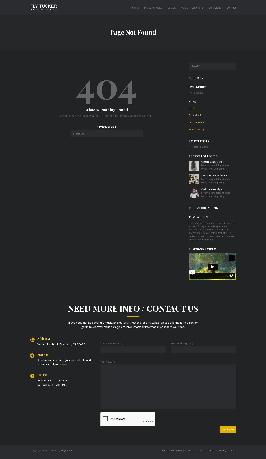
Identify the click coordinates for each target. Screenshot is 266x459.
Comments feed (197, 122)
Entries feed (195, 115)
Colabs (171, 7)
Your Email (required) (182, 343)
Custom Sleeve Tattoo (212, 161)
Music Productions (192, 7)
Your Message (107, 361)
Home (135, 7)
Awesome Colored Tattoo (214, 175)
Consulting (215, 7)
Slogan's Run (67, 450)
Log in (192, 108)
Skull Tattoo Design (211, 189)
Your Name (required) (111, 343)
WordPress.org (196, 129)
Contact (231, 7)
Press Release (153, 7)
